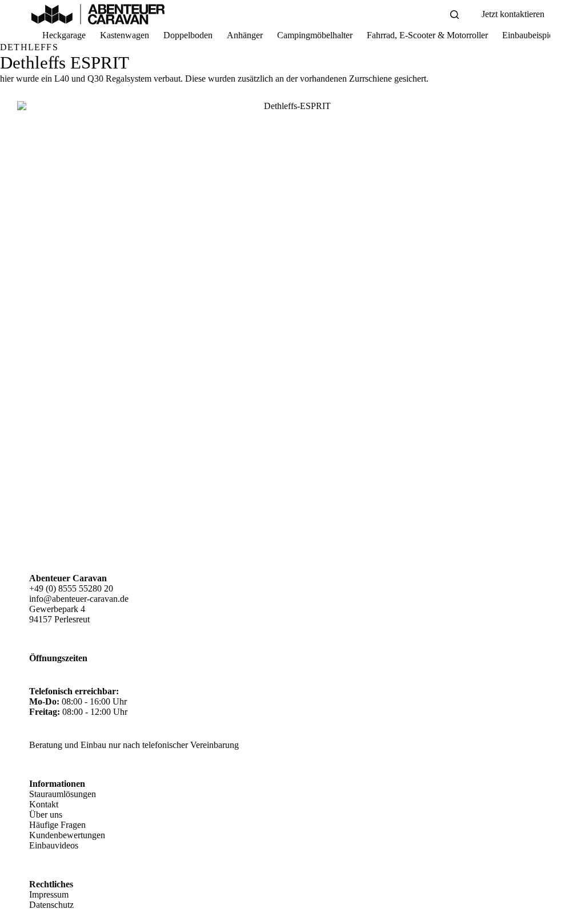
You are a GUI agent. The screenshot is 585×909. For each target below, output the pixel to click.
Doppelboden (188, 35)
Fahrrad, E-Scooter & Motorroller (427, 35)
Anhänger (245, 35)
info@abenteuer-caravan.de (79, 599)
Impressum (49, 894)
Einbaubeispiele (530, 35)
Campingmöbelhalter (314, 35)
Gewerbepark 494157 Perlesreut (59, 614)
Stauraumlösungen (62, 794)
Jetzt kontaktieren (513, 14)
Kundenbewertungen (67, 835)
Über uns (45, 814)
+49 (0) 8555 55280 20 (71, 588)
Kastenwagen (124, 35)
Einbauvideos (53, 845)
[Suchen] (454, 14)
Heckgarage (64, 35)
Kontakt (43, 804)
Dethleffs (29, 47)
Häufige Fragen (57, 825)
